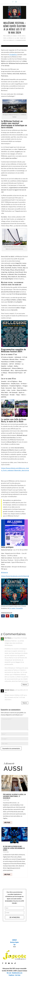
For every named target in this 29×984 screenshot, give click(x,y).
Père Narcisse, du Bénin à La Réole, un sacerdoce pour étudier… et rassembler (14, 796)
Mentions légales (14, 942)
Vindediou (13, 54)
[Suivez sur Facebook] (2, 963)
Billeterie (4, 572)
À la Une (16, 38)
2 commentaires (20, 40)
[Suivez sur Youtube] (9, 963)
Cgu (14, 944)
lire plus (7, 822)
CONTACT (14, 940)
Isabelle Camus (11, 35)
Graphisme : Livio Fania (14, 975)
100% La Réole (8, 38)
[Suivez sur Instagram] (6, 963)
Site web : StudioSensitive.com (14, 973)
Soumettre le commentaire (11, 748)
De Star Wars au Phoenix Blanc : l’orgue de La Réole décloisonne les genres (14, 848)
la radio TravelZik (16, 608)
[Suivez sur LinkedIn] (12, 963)
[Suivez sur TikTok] (15, 963)
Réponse (25, 684)
